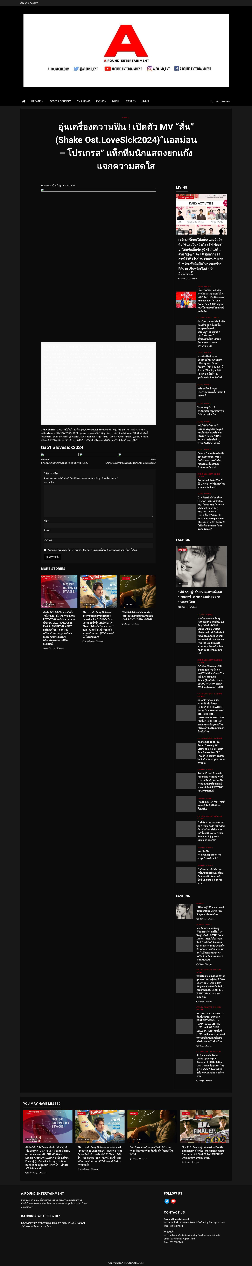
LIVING (145, 101)
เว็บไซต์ (48, 540)
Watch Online (223, 101)
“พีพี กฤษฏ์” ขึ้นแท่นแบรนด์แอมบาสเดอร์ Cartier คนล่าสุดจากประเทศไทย (200, 597)
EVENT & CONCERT (60, 101)
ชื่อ (46, 520)
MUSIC (116, 101)
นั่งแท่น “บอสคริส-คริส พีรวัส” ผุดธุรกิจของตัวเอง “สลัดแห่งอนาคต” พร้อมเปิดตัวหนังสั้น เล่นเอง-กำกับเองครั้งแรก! (211, 460)
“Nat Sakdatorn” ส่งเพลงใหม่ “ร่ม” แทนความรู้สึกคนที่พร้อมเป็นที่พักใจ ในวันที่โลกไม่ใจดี (137, 616)
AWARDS (131, 101)
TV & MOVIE (83, 101)
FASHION (101, 101)
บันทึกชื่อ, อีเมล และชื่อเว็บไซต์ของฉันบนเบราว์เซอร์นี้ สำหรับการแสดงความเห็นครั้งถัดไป (93, 550)
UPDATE (36, 101)
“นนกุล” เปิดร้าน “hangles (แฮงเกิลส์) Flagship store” (130, 461)
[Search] (211, 101)
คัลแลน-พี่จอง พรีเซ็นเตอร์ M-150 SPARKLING (64, 461)
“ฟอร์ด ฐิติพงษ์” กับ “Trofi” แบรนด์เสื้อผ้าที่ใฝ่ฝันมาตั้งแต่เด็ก (211, 805)
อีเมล (47, 530)
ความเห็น (49, 482)
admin (47, 185)
